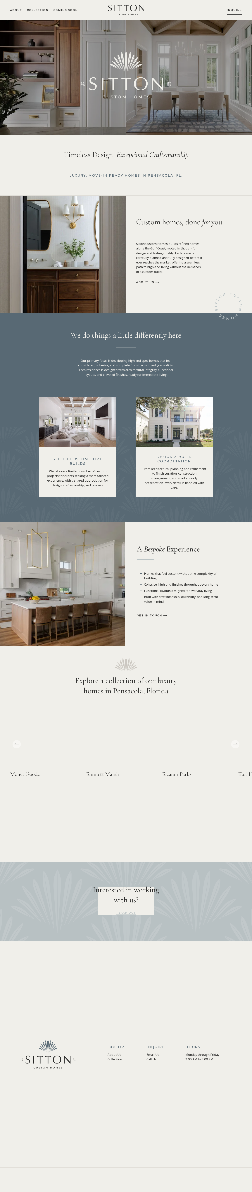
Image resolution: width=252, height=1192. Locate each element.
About (16, 9)
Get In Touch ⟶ (152, 615)
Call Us (151, 1059)
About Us (114, 1054)
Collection (37, 9)
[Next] (235, 744)
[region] (126, 749)
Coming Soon (65, 9)
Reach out (126, 912)
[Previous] (17, 744)
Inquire (234, 10)
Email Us (152, 1054)
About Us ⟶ (148, 282)
